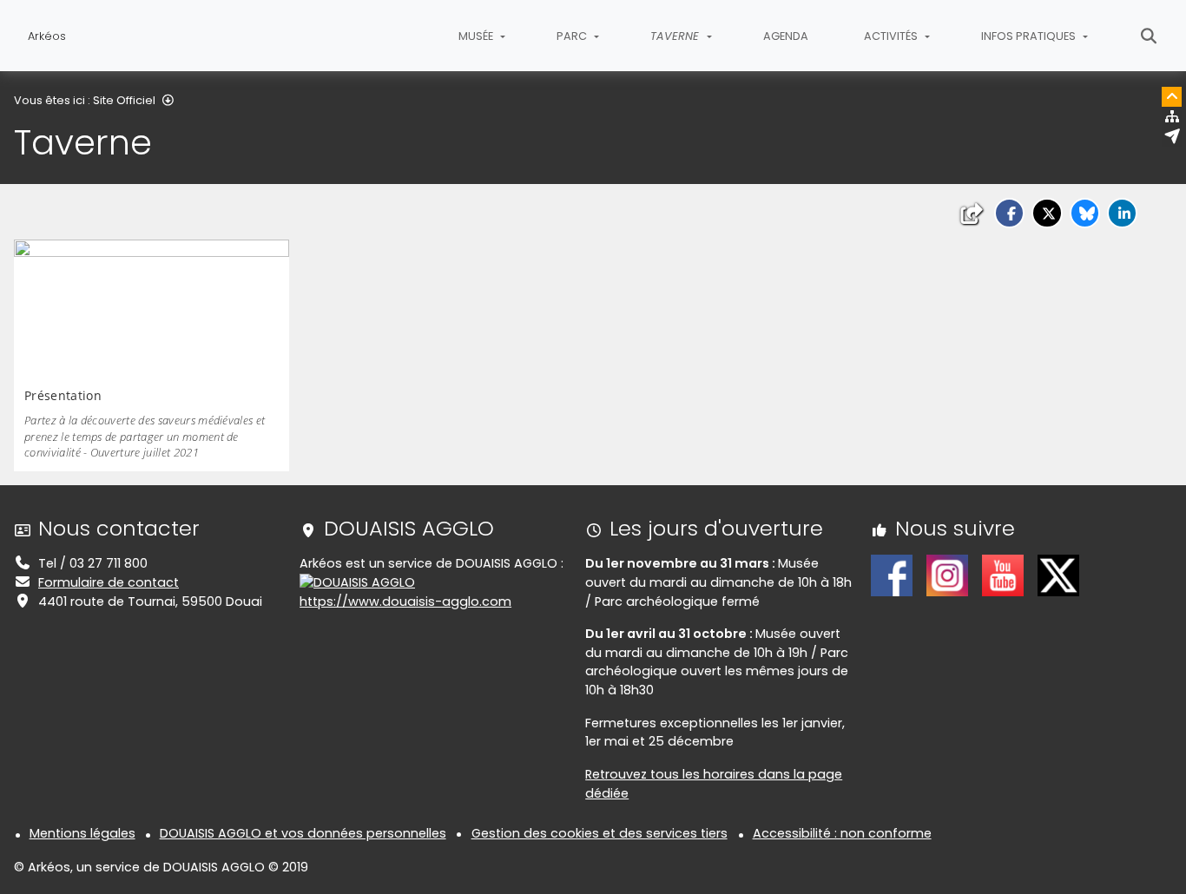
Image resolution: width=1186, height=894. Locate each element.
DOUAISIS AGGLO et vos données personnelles (303, 833)
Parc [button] (573, 36)
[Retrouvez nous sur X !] (1058, 574)
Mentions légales (82, 833)
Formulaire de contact (108, 582)
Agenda (785, 36)
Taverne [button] (676, 36)
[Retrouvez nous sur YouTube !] (1003, 574)
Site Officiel (124, 100)
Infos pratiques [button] (1029, 36)
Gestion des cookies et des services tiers (599, 833)
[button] (1009, 213)
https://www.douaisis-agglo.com (405, 601)
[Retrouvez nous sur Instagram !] (947, 574)
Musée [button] (477, 36)
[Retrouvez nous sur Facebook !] (892, 574)
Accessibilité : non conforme (842, 833)
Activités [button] (892, 36)
